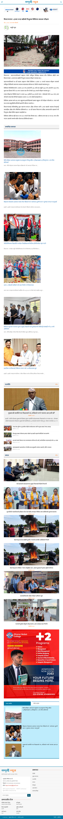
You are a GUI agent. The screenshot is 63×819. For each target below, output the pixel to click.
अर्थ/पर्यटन (34, 788)
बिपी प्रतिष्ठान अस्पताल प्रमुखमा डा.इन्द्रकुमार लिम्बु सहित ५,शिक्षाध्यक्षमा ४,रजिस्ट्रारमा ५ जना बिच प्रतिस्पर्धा (29, 161)
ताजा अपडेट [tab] (9, 703)
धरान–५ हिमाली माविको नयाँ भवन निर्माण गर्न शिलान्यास (19, 285)
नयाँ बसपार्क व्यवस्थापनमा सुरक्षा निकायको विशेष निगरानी (31, 484)
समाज (33, 782)
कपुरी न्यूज (13, 27)
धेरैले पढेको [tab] (36, 703)
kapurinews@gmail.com (12, 785)
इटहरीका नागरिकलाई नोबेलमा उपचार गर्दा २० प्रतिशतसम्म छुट (20, 368)
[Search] (61, 2)
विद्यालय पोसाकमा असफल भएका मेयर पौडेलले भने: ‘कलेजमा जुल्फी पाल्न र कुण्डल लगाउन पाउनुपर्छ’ (30, 202)
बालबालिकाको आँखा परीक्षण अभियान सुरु (31, 596)
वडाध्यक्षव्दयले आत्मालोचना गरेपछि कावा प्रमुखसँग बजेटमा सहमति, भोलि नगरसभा (32, 447)
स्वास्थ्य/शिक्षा (35, 791)
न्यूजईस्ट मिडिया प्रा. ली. (12, 817)
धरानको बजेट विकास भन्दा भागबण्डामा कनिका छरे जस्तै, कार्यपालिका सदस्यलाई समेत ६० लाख (35, 440)
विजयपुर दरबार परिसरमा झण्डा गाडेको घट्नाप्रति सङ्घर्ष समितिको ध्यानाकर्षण (31, 434)
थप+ (56, 384)
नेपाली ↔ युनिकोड (57, 817)
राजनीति (34, 779)
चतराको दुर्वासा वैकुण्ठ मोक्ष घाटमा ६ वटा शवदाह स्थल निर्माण (31, 624)
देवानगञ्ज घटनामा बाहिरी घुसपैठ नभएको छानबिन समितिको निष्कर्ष (31, 540)
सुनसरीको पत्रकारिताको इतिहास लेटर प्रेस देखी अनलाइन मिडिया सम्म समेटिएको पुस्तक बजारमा (31, 512)
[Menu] (2, 2)
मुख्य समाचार (35, 776)
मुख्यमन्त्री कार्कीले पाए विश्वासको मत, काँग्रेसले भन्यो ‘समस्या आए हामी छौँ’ (31, 413)
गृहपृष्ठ (33, 773)
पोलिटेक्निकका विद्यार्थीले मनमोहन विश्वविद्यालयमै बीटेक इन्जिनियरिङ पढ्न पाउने (25, 243)
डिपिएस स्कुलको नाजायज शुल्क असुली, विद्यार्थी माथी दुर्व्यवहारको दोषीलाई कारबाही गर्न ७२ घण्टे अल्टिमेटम (29, 328)
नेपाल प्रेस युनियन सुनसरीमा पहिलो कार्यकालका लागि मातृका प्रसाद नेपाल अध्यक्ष (32, 427)
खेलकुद (34, 785)
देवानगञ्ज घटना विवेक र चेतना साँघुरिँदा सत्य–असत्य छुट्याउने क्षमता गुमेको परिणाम (31, 568)
